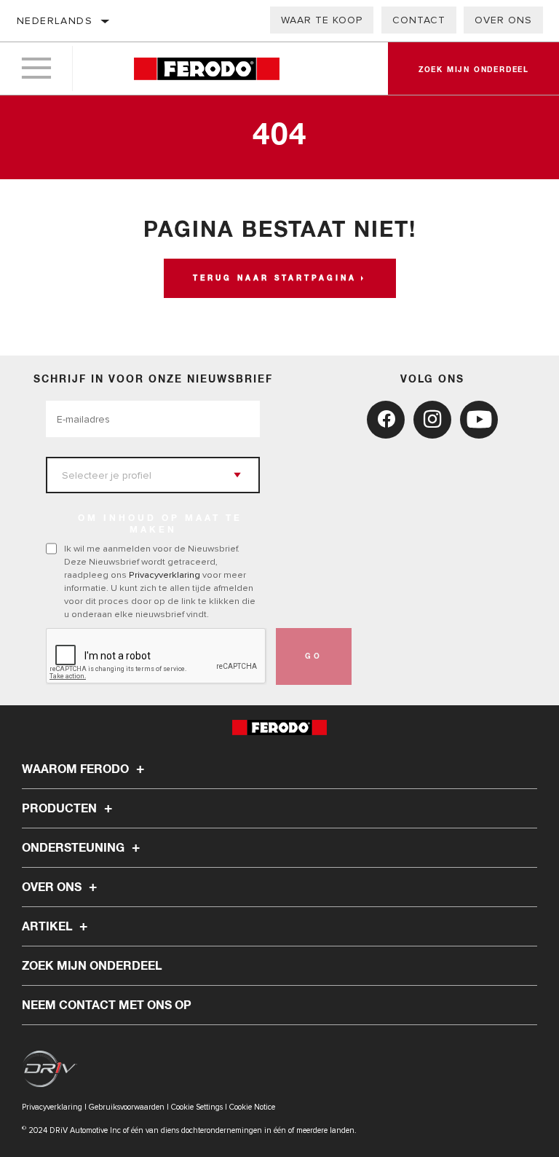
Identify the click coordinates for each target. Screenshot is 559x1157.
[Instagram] (432, 420)
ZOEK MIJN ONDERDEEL (92, 966)
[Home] (206, 69)
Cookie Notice (252, 1107)
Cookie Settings (197, 1107)
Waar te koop (321, 20)
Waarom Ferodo (77, 769)
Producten (61, 809)
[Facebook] (386, 420)
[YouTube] (479, 420)
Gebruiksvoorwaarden (126, 1107)
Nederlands (54, 21)
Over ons (503, 20)
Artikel (48, 927)
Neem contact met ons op (106, 1005)
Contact (418, 20)
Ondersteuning (74, 848)
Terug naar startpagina (275, 278)
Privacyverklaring (164, 575)
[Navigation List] (36, 68)
